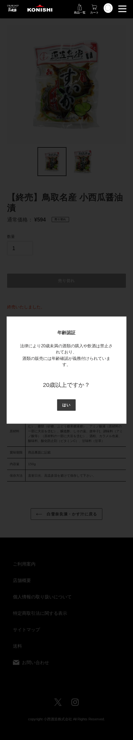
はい (66, 405)
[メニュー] (122, 8)
